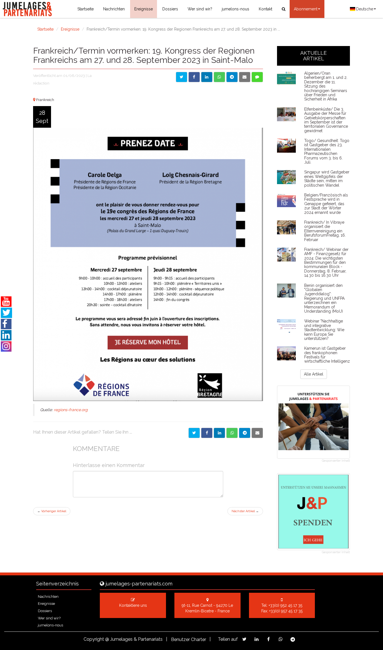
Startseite (85, 9)
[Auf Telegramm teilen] (232, 77)
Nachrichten (114, 9)
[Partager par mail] (257, 433)
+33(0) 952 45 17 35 (285, 605)
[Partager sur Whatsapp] (232, 433)
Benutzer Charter (188, 639)
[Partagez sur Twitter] (244, 639)
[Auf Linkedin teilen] (207, 77)
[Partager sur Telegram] (244, 433)
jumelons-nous (235, 9)
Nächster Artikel (245, 511)
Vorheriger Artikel (51, 511)
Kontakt (265, 9)
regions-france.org (71, 410)
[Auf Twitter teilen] (181, 77)
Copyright (94, 639)
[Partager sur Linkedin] (219, 433)
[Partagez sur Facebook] (268, 639)
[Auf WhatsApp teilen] (219, 77)
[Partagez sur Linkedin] (256, 639)
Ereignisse (143, 9)
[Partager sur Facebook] (207, 433)
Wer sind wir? (200, 9)
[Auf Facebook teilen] (194, 77)
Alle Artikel (313, 374)
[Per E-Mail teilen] (244, 77)
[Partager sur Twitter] (194, 433)
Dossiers (170, 9)
